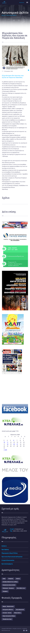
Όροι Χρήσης (5, 549)
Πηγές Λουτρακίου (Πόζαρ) (9, 616)
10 (4, 442)
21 (17, 444)
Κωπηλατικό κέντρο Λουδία (9, 585)
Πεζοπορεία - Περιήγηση (8, 588)
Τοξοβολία (5, 591)
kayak (4, 578)
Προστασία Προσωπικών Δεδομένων (12, 556)
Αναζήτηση (21, 2)
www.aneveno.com (6, 630)
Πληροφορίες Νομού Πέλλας (10, 553)
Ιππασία (18, 578)
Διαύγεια (4, 546)
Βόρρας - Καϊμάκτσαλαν (8, 606)
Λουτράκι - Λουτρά (7, 612)
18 (7, 444)
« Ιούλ (5, 450)
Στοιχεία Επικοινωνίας (8, 560)
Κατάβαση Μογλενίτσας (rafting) (10, 581)
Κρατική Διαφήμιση (7, 564)
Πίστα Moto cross (21, 588)
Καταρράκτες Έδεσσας (8, 609)
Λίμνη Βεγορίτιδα (20, 609)
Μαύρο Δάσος (17, 612)
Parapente (10, 578)
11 (7, 442)
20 (14, 444)
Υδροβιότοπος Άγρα (7, 619)
